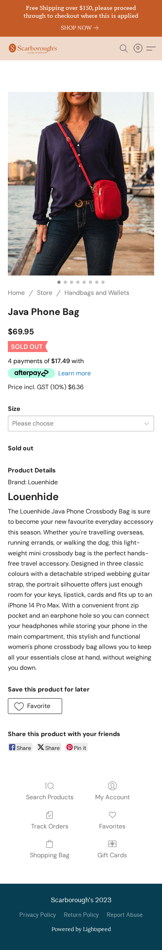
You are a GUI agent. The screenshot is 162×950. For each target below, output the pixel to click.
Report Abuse (125, 915)
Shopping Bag (50, 855)
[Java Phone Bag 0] (81, 183)
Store (44, 293)
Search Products (50, 797)
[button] (34, 48)
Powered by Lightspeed (81, 929)
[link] (81, 27)
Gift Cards (112, 855)
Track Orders (49, 826)
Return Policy (81, 915)
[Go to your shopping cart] (140, 48)
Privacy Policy (37, 915)
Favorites (112, 826)
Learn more (74, 373)
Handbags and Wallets (96, 293)
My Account (112, 797)
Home (16, 293)
